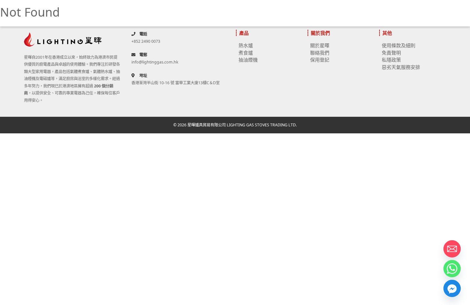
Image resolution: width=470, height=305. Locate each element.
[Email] (452, 248)
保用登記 (319, 59)
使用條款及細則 (398, 45)
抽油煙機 (248, 59)
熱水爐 (246, 45)
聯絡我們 (319, 52)
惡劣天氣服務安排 (401, 67)
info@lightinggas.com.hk (154, 62)
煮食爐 (246, 52)
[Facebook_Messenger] (452, 288)
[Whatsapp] (452, 268)
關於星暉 (319, 45)
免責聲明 (391, 52)
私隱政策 (391, 59)
